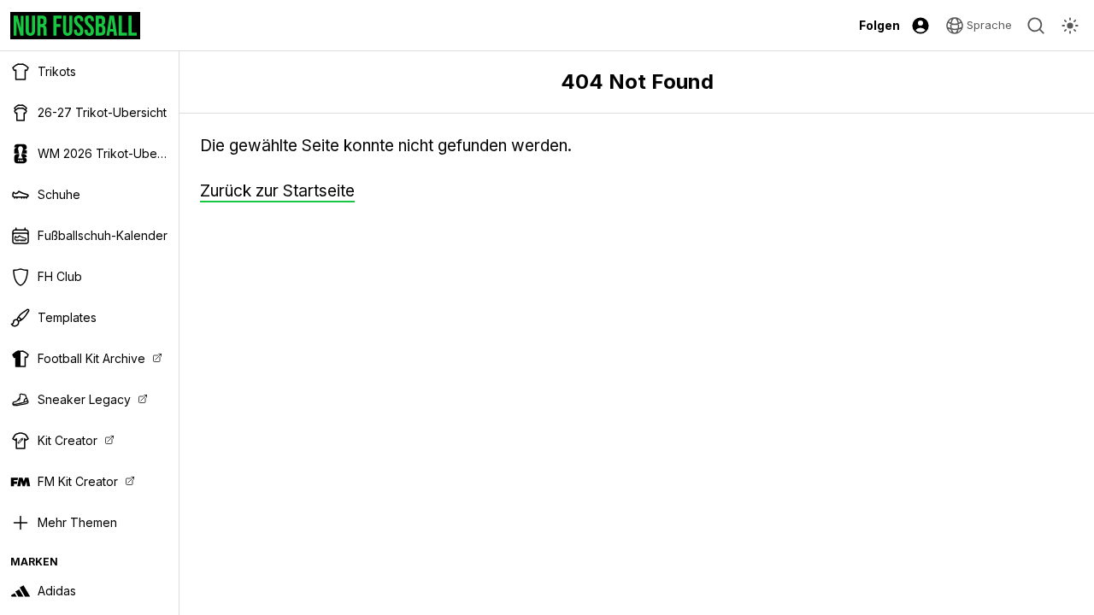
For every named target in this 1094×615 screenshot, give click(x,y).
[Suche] (1036, 25)
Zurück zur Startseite (277, 191)
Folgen (879, 25)
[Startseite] (75, 25)
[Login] (920, 25)
